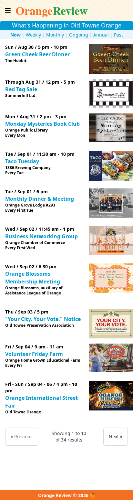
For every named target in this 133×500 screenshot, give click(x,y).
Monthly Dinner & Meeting (39, 198)
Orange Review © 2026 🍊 (66, 495)
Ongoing (78, 35)
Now (15, 35)
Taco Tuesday (22, 161)
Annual (101, 35)
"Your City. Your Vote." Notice (43, 319)
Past (118, 35)
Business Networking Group (41, 236)
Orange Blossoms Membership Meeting (32, 277)
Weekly (33, 35)
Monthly (55, 35)
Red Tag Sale (21, 89)
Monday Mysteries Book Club (42, 123)
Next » (115, 436)
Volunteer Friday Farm (34, 353)
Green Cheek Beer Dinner (37, 54)
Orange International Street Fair (41, 401)
